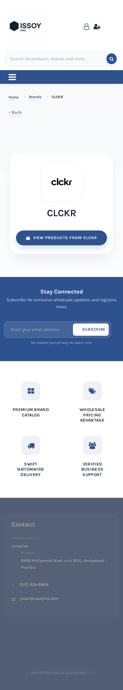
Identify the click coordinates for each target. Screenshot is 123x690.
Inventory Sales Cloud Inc (58, 673)
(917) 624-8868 (34, 584)
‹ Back (15, 112)
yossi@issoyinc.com (39, 598)
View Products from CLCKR (65, 237)
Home (14, 97)
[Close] (113, 21)
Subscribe (94, 329)
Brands (35, 97)
